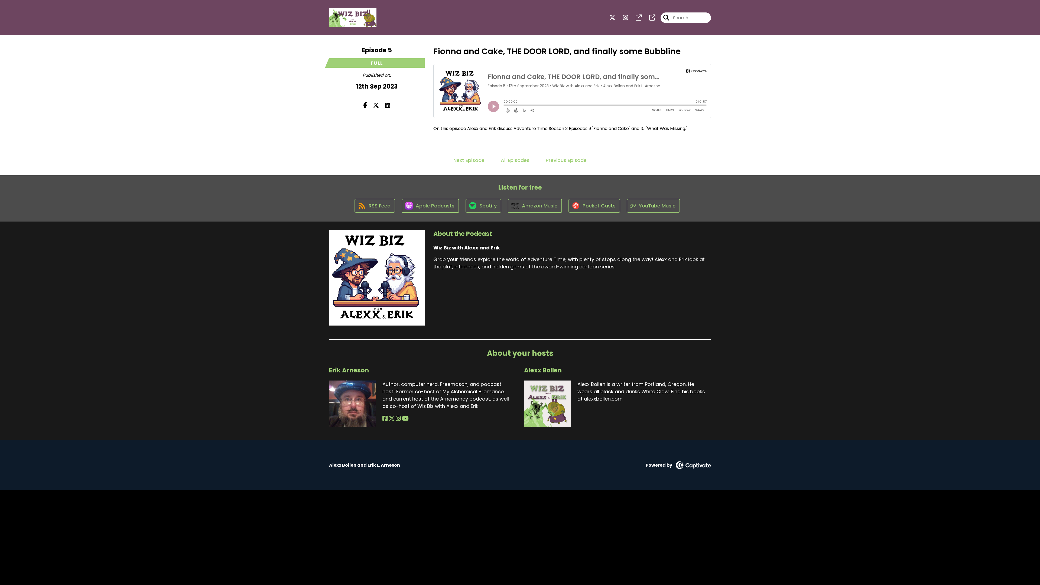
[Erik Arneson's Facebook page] (385, 418)
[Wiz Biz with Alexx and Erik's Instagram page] (622, 18)
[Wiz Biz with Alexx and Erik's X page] (612, 18)
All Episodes (515, 160)
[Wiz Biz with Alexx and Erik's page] (635, 18)
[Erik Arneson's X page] (392, 418)
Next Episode (469, 160)
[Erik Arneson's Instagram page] (398, 418)
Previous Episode (566, 160)
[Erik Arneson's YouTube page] (405, 418)
